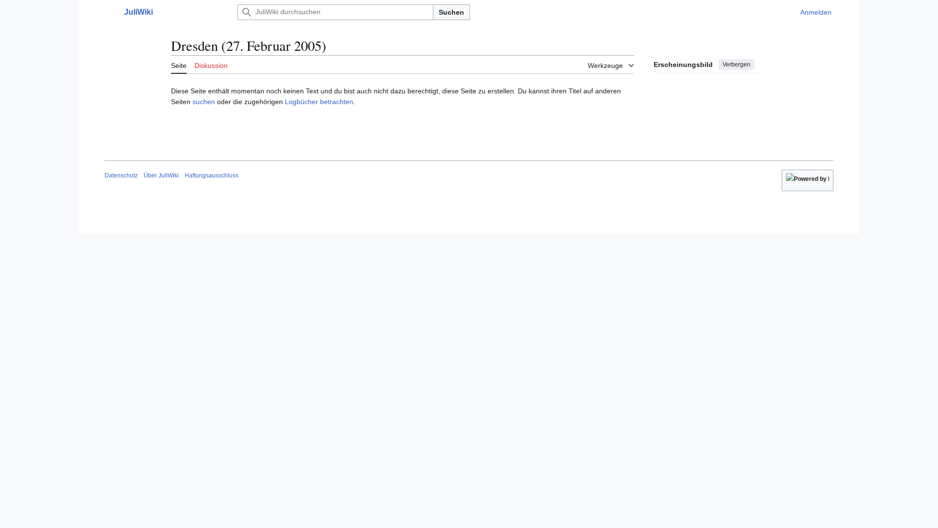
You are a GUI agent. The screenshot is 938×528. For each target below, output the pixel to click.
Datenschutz (121, 175)
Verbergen (736, 64)
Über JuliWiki (161, 175)
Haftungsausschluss (211, 175)
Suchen (451, 12)
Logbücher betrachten (319, 102)
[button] (109, 12)
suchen (203, 102)
